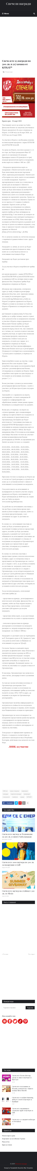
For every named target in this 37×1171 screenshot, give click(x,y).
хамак (22, 797)
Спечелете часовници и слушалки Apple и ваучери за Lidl (22, 1110)
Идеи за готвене (7, 1145)
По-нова (5, 954)
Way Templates (28, 1168)
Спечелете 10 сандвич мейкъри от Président (23, 1120)
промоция (27, 794)
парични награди (16, 794)
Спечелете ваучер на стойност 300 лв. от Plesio (18, 892)
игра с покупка (14, 791)
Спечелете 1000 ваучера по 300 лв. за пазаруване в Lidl (18, 863)
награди (5, 794)
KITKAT (29, 797)
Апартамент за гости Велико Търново (13, 1139)
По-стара (31, 954)
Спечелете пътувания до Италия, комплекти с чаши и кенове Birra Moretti (22, 1088)
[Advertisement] (18, 40)
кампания (25, 791)
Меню (6, 13)
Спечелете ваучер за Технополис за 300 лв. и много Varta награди (17, 835)
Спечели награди (18, 3)
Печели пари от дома (8, 1136)
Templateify (13, 1168)
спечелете (6, 797)
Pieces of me (5, 1142)
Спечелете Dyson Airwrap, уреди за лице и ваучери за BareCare (21, 1077)
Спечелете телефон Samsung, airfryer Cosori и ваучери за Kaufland (23, 1099)
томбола (15, 797)
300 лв (5, 791)
